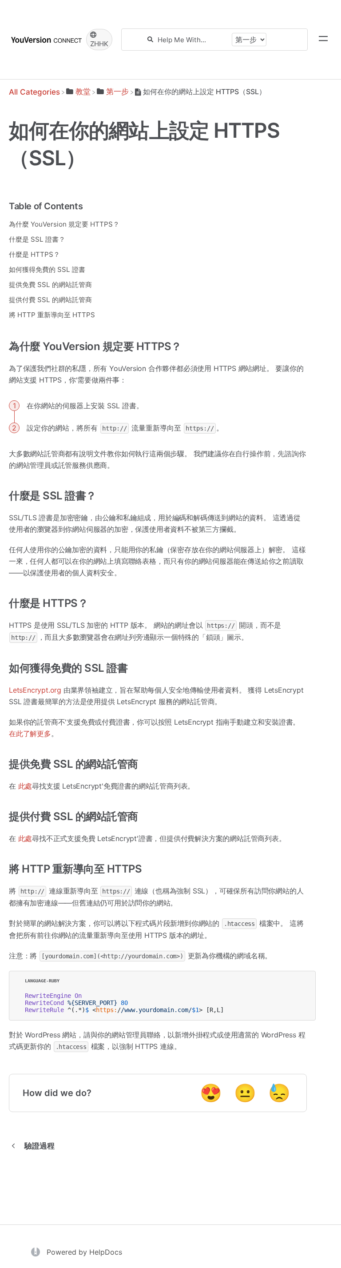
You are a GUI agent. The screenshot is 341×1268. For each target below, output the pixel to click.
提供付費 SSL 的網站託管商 (50, 299)
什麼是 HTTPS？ (34, 254)
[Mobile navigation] (323, 39)
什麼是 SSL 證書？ (37, 239)
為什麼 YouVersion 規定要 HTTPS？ (64, 224)
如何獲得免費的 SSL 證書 (47, 269)
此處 (25, 786)
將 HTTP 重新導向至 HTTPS (52, 315)
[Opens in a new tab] (36, 1251)
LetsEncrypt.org (35, 690)
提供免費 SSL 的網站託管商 (50, 284)
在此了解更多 (30, 733)
